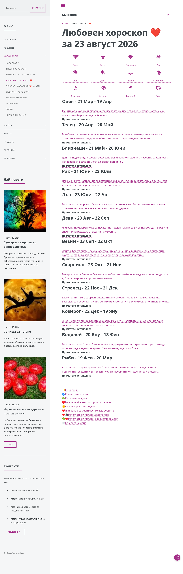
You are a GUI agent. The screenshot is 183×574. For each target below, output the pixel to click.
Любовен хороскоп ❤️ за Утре (23, 86)
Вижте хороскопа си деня (80, 406)
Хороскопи (12, 63)
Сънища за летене (17, 331)
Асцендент (12, 103)
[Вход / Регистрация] (168, 14)
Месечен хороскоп (17, 97)
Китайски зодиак (16, 115)
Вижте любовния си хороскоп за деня (88, 402)
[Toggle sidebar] (63, 5)
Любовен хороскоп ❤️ (19, 80)
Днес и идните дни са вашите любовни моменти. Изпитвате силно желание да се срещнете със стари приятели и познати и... (112, 325)
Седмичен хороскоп (17, 92)
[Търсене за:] (16, 8)
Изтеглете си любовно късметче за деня (93, 418)
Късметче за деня (76, 398)
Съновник (71, 390)
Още (10, 444)
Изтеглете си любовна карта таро (88, 414)
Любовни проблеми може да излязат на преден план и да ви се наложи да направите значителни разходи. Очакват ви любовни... (115, 232)
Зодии (9, 109)
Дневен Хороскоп (16, 69)
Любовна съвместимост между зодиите (89, 410)
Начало (65, 23)
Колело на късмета (77, 394)
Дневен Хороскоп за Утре (20, 74)
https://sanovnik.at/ (15, 552)
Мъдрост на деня (75, 423)
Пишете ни (14, 532)
